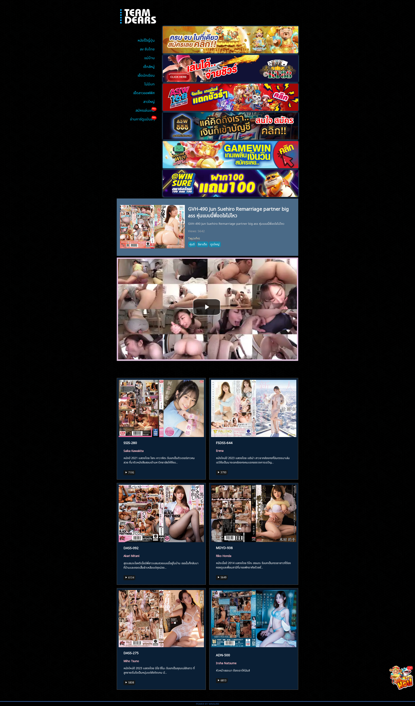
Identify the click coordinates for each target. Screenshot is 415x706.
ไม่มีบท (149, 83)
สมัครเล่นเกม (145, 110)
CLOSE (410, 667)
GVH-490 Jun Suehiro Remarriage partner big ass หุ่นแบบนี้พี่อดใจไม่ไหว (238, 211)
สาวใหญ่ (149, 101)
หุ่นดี (192, 243)
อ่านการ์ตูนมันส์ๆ (142, 118)
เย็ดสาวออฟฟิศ (144, 92)
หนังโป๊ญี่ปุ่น (146, 40)
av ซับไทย (147, 48)
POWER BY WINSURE (207, 704)
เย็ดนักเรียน (146, 75)
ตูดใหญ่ (214, 243)
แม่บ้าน (149, 57)
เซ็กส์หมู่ (149, 66)
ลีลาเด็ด (202, 243)
